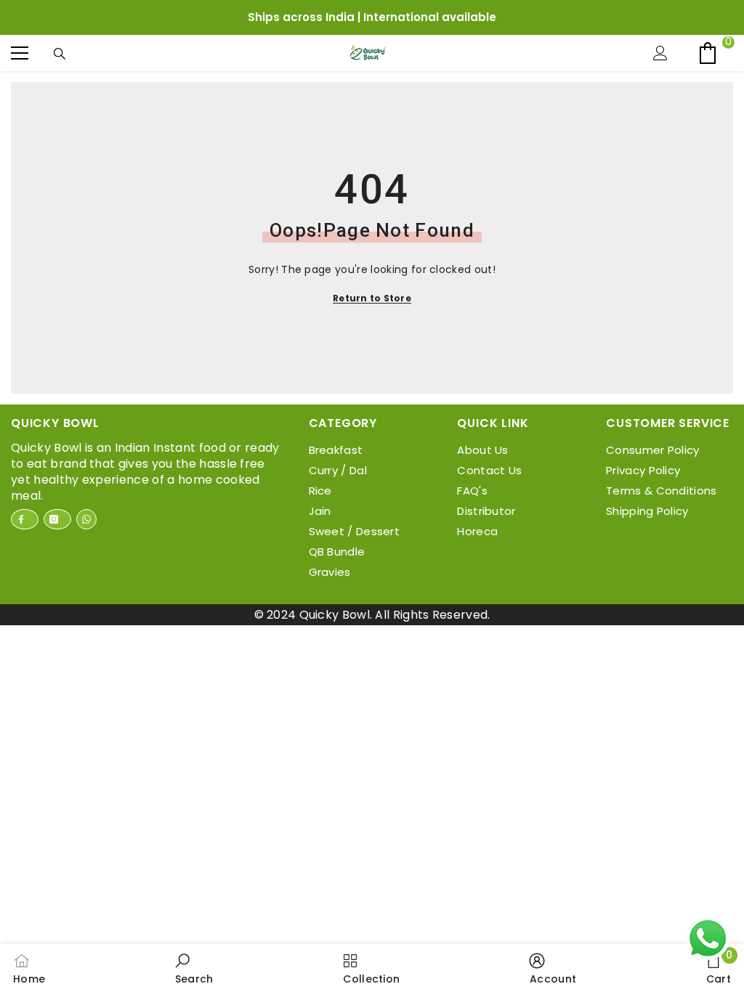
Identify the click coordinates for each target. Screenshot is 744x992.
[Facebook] (25, 519)
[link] (194, 968)
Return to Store (372, 298)
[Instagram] (57, 519)
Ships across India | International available (372, 17)
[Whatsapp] (86, 519)
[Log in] (664, 53)
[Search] (63, 53)
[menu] (19, 53)
